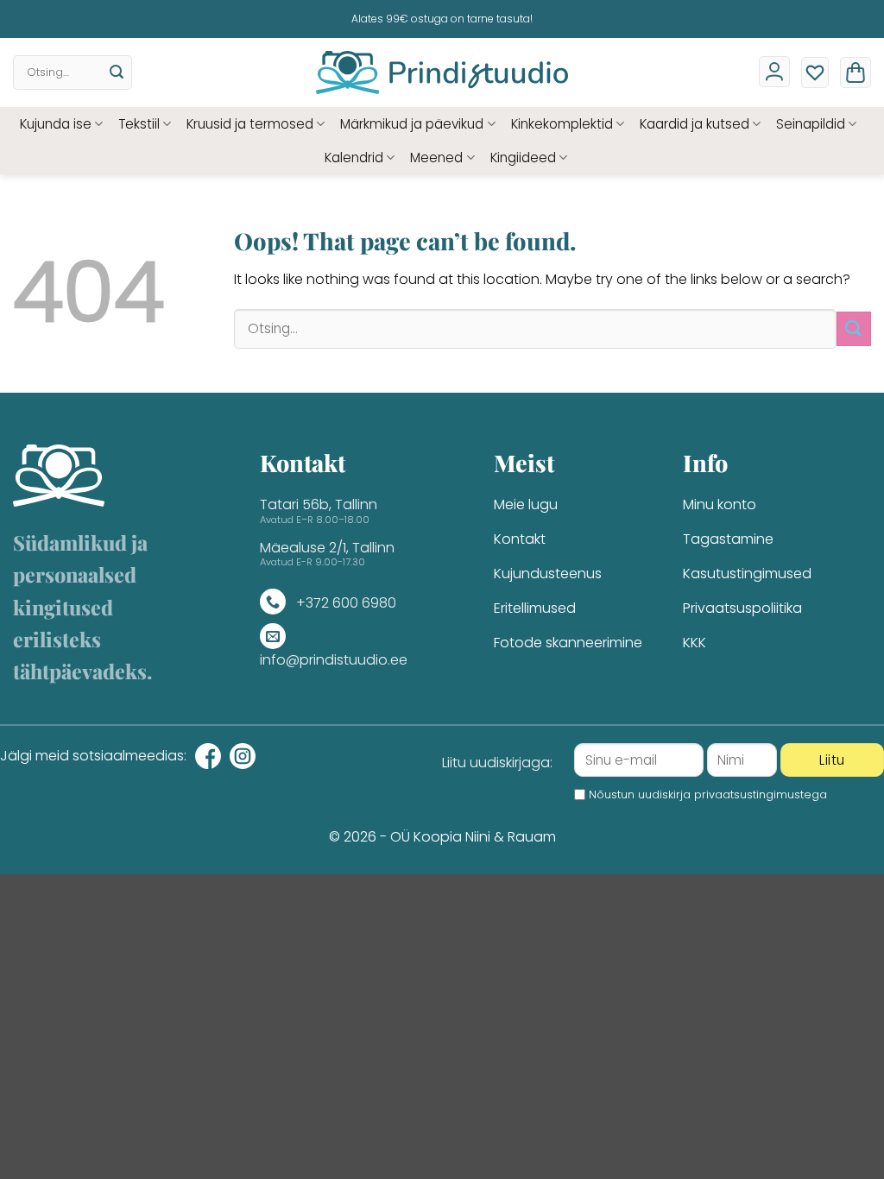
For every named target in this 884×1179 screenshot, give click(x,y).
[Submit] (116, 72)
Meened (436, 157)
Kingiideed (523, 157)
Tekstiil (139, 124)
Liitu (831, 760)
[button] (855, 72)
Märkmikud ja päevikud (411, 124)
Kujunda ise (56, 124)
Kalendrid (354, 157)
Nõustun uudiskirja (708, 794)
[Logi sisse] (774, 71)
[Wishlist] (815, 72)
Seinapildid (810, 124)
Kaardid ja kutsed (694, 124)
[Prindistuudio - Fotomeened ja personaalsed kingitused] (442, 72)
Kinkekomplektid (562, 124)
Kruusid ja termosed (249, 124)
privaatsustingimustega (760, 794)
